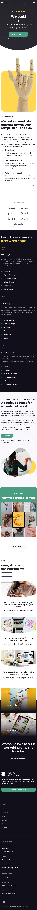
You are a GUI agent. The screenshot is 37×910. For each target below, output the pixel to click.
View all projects (18, 546)
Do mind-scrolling (18, 34)
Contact (4, 828)
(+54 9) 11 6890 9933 (8, 886)
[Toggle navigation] (34, 2)
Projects (4, 816)
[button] (13, 541)
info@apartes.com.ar (9, 893)
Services (4, 820)
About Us (4, 813)
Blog (2, 824)
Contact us (7, 436)
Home (3, 809)
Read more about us (18, 790)
